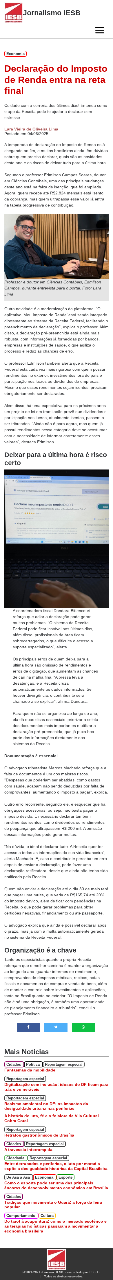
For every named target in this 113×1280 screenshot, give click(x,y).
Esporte (65, 1177)
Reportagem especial (64, 1064)
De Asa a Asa (18, 1177)
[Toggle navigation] (100, 30)
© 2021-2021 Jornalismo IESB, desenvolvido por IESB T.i (61, 1272)
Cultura (47, 1215)
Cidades (14, 1064)
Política (33, 1064)
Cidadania (15, 1158)
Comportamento (21, 1215)
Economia (15, 54)
